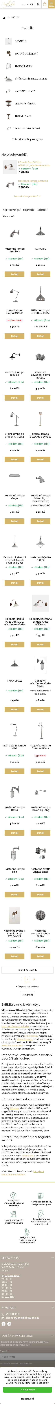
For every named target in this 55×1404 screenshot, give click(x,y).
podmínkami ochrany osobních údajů (20, 1366)
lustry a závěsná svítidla (15, 1026)
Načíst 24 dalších (27, 970)
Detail (14, 274)
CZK (23, 4)
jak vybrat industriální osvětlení (23, 1173)
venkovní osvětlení (12, 1045)
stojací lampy (25, 1039)
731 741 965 (12, 1314)
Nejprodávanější (11, 209)
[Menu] (51, 4)
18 (34, 979)
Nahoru (29, 994)
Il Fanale (14, 1108)
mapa (5, 1270)
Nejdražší (42, 209)
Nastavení (27, 1398)
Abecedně (8, 216)
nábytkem (27, 1155)
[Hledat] (31, 4)
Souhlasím (29, 1389)
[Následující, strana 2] (27, 979)
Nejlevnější (28, 209)
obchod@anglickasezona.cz (22, 1318)
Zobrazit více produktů (26, 196)
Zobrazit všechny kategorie (27, 139)
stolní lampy (31, 1035)
